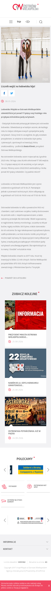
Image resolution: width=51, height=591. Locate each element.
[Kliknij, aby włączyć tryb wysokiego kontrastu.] (27, 22)
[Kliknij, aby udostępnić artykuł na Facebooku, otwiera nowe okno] (4, 93)
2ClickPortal (40, 571)
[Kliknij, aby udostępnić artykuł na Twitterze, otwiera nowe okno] (12, 93)
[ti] (25, 571)
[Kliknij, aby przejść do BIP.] (19, 22)
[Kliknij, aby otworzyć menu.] (10, 22)
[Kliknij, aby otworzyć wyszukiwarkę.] (40, 22)
